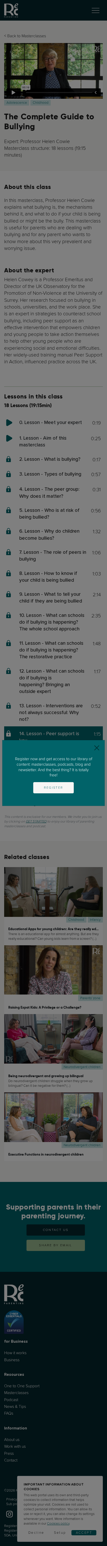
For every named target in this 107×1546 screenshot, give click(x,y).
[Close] (97, 748)
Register (53, 787)
